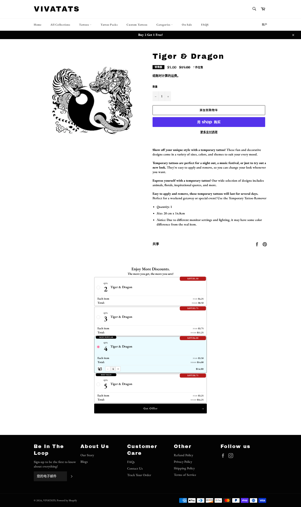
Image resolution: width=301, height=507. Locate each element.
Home (37, 24)
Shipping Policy (184, 468)
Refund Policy (183, 455)
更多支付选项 (208, 132)
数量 (155, 86)
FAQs (131, 462)
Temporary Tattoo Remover (247, 198)
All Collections (60, 24)
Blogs (84, 461)
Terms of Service (185, 475)
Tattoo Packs (109, 24)
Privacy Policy (183, 461)
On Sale (187, 24)
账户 (264, 24)
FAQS (205, 24)
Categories (163, 24)
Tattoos (84, 24)
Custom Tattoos (137, 24)
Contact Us (135, 468)
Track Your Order (139, 475)
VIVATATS (57, 9)
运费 (174, 76)
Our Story (87, 455)
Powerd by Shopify (67, 500)
